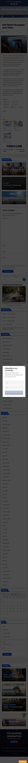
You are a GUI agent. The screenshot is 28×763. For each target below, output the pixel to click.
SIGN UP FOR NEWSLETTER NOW (14, 392)
